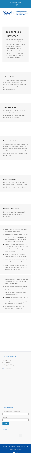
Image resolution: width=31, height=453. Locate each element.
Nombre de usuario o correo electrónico (11, 411)
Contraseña (4, 417)
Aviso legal (5, 448)
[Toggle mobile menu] (28, 17)
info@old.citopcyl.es (15, 2)
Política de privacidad (13, 448)
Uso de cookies (21, 448)
